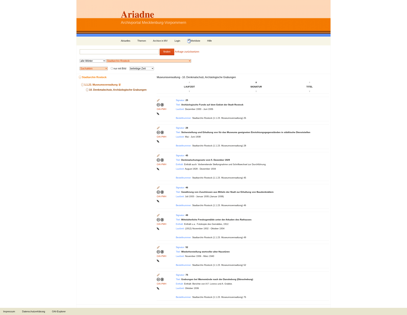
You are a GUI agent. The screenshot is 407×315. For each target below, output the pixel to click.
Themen (141, 40)
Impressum (9, 311)
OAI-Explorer (59, 311)
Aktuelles (125, 40)
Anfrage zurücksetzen (187, 51)
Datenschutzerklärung (33, 311)
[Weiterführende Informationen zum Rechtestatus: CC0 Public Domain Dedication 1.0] (160, 104)
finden (166, 51)
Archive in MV (160, 40)
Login (177, 40)
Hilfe (209, 40)
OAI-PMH (161, 109)
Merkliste (195, 40)
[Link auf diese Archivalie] (158, 113)
